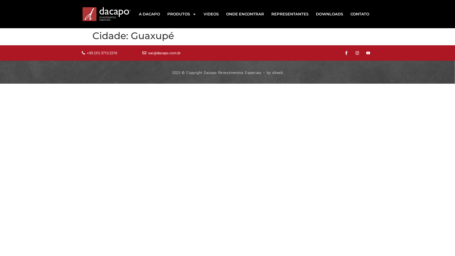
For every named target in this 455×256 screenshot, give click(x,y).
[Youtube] (368, 53)
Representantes (290, 14)
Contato (359, 14)
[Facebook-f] (346, 53)
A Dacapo (149, 14)
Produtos (178, 14)
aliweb (277, 73)
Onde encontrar (245, 14)
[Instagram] (357, 53)
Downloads (329, 14)
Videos (211, 14)
